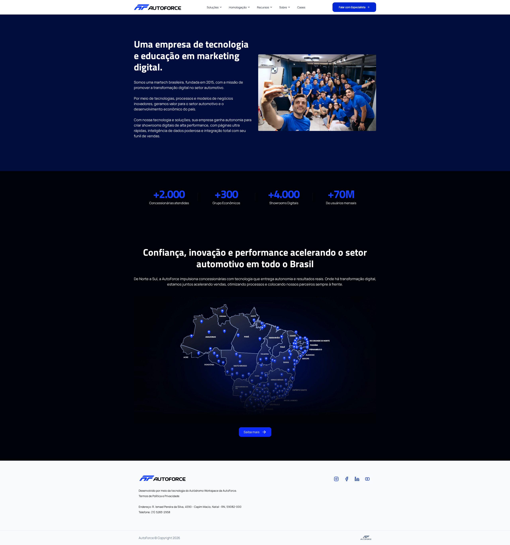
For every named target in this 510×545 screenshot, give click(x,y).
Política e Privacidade (165, 496)
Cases (301, 7)
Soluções (213, 7)
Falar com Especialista (352, 7)
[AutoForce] (336, 479)
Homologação (238, 7)
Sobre (283, 7)
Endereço (145, 507)
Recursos (263, 7)
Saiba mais (251, 432)
